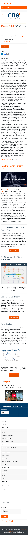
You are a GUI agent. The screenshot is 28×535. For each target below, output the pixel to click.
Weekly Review (5, 41)
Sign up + (5, 412)
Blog (3, 476)
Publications (5, 467)
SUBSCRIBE (4, 46)
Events (4, 421)
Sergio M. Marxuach (7, 159)
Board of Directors (7, 435)
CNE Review (5, 473)
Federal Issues (6, 453)
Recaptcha (3, 507)
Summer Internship (7, 441)
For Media (4, 424)
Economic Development (9, 447)
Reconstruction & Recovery (10, 461)
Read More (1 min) (14, 317)
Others (4, 464)
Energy (4, 450)
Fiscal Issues (5, 455)
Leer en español (21, 36)
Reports (4, 470)
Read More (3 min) (14, 250)
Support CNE (5, 7)
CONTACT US (5, 481)
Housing (4, 458)
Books (4, 478)
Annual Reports (6, 438)
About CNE (5, 427)
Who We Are (5, 430)
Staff (3, 433)
